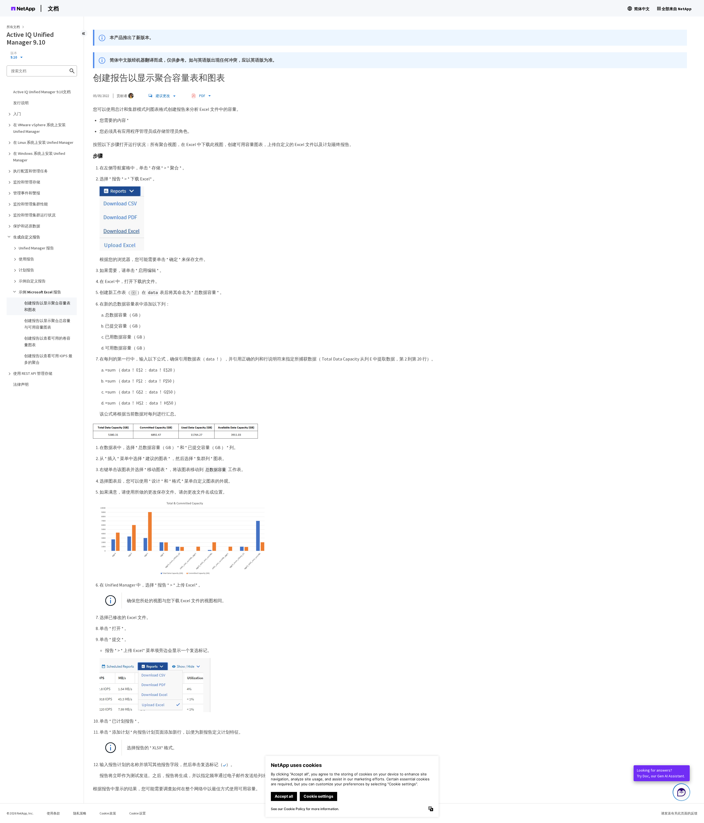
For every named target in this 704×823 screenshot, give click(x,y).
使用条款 (53, 813)
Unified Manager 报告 (36, 248)
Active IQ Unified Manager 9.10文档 (42, 91)
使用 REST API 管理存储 (32, 373)
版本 (13, 53)
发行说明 (21, 102)
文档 (53, 8)
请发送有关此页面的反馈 (679, 813)
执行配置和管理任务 (30, 171)
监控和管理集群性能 (30, 204)
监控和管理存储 (26, 182)
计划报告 (26, 270)
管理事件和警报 (26, 193)
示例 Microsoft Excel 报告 (40, 292)
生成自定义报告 (26, 237)
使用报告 (26, 259)
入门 (17, 113)
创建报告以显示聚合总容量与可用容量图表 (47, 324)
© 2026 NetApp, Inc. (20, 813)
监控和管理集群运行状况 (34, 215)
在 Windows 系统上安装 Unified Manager (39, 157)
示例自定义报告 (32, 281)
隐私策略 (79, 813)
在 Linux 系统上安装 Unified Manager (43, 142)
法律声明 (21, 384)
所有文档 (13, 27)
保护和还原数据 (26, 226)
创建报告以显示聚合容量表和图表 (47, 306)
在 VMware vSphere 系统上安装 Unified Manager (39, 128)
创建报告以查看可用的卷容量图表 (47, 341)
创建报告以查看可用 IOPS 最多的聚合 (48, 359)
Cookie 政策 (108, 813)
